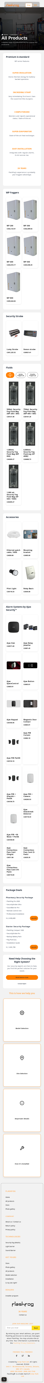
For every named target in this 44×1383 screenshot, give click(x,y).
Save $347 (34, 947)
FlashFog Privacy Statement (24, 1343)
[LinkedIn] (29, 1356)
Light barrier (10, 1246)
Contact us (23, 1315)
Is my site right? (11, 1283)
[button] (35, 5)
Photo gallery (10, 1209)
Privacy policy (10, 1230)
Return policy (10, 1226)
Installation (10, 1279)
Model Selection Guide (22, 977)
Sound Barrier (11, 1250)
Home (6, 35)
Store (7, 1205)
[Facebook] (17, 1356)
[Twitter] (23, 1356)
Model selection (11, 1275)
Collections (14, 35)
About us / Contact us (13, 1222)
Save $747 (34, 918)
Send (36, 1328)
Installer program (12, 1296)
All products (10, 1201)
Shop (29, 5)
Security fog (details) (13, 1243)
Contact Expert (22, 983)
